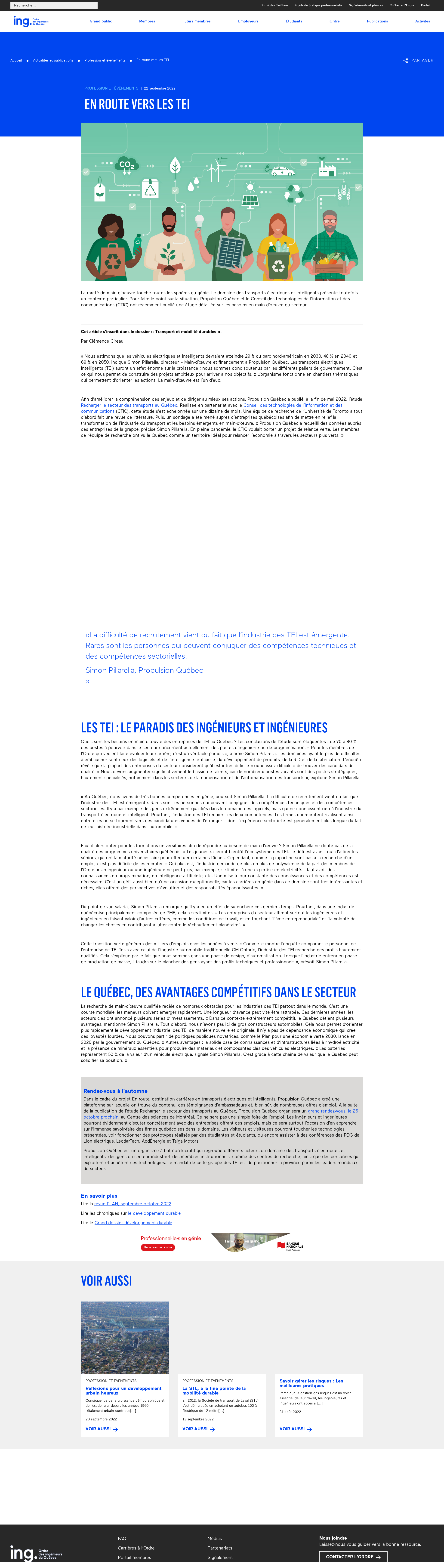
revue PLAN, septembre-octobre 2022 (132, 1204)
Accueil (16, 60)
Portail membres (134, 1558)
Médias (215, 1539)
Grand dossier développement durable (133, 1223)
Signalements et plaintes (366, 5)
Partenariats (220, 1548)
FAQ (122, 1539)
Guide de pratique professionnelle (318, 5)
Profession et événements (104, 60)
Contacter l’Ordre (402, 5)
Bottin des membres (274, 5)
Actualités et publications (53, 60)
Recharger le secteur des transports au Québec (129, 405)
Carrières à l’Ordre (136, 1548)
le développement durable (154, 1214)
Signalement (220, 1558)
